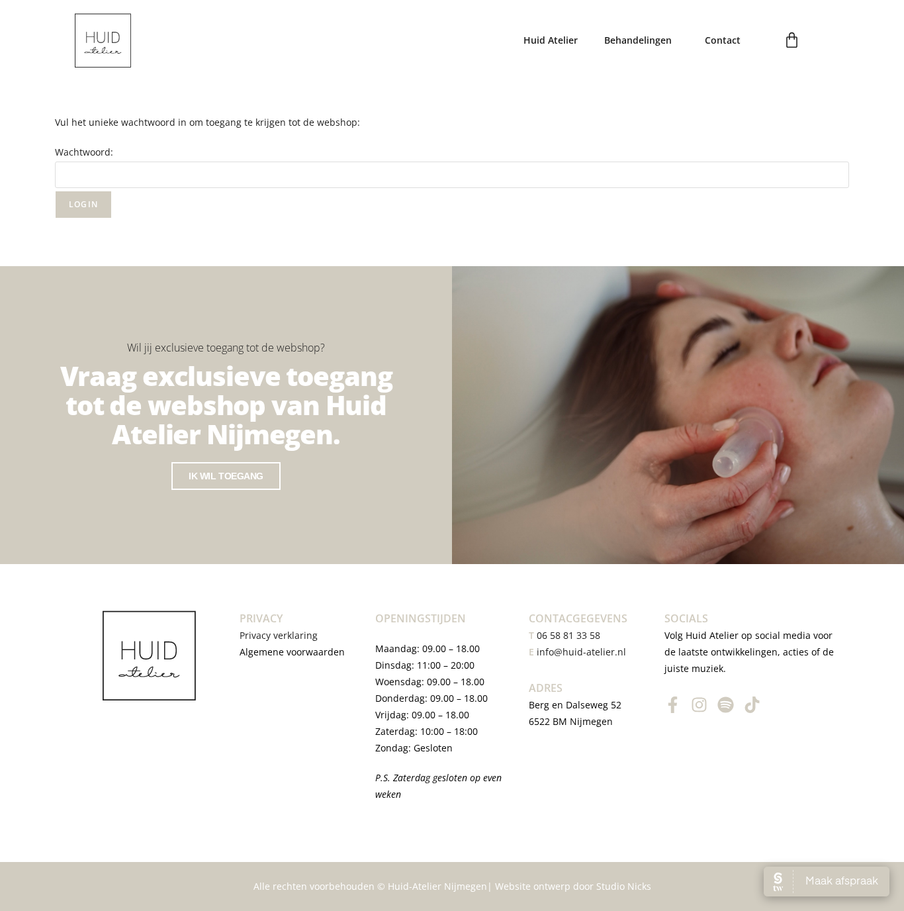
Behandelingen (638, 40)
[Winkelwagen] (792, 40)
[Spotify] (725, 704)
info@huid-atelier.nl (581, 652)
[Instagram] (699, 704)
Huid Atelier (550, 40)
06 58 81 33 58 (564, 635)
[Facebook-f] (672, 704)
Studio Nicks (623, 886)
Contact (723, 40)
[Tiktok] (752, 704)
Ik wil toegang (226, 476)
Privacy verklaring (280, 635)
